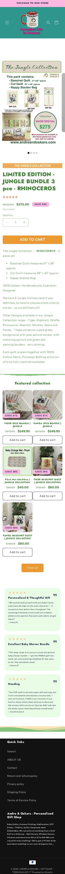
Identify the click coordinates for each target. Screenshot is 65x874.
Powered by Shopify (42, 872)
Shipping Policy (16, 792)
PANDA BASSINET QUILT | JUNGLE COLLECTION (17, 537)
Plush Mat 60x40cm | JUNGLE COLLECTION (17, 481)
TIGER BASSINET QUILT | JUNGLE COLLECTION (47, 481)
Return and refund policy (22, 776)
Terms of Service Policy (21, 800)
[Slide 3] (34, 153)
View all (32, 567)
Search (11, 751)
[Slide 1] (28, 153)
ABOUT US (14, 759)
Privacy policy (15, 784)
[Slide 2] (31, 153)
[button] (7, 23)
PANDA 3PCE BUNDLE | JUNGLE (47, 425)
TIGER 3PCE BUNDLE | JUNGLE (17, 425)
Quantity (8, 215)
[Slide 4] (37, 153)
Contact (12, 767)
